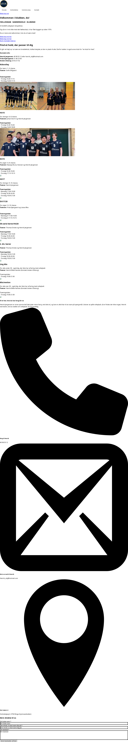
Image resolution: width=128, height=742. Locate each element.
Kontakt (36, 10)
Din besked (4, 729)
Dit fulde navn (5, 721)
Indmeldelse (14, 10)
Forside (4, 10)
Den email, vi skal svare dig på (11, 725)
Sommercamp (26, 10)
